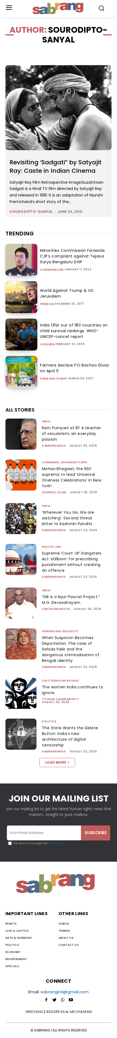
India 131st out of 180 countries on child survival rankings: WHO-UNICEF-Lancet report (74, 330)
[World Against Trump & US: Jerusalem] (21, 297)
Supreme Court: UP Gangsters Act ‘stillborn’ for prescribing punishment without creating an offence (71, 561)
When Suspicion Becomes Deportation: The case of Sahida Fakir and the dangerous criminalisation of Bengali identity (70, 649)
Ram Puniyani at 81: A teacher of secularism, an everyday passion (71, 433)
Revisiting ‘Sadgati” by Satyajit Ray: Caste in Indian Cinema (55, 166)
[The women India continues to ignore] (20, 693)
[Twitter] (54, 1000)
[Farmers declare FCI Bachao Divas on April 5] (21, 372)
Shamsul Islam (54, 492)
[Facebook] (46, 1000)
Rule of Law (51, 547)
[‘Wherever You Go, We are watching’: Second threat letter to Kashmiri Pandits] (20, 518)
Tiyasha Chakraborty (60, 699)
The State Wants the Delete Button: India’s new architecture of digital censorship (70, 736)
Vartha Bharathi (56, 609)
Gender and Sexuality (60, 631)
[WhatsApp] (63, 1000)
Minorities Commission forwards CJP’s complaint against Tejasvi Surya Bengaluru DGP (72, 256)
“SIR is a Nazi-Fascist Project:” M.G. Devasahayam (71, 599)
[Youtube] (71, 1000)
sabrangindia (54, 446)
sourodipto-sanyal (31, 211)
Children (47, 344)
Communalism (52, 269)
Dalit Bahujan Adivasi (60, 681)
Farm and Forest (54, 378)
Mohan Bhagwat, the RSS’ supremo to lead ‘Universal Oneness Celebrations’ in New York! (71, 477)
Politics (49, 721)
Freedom (47, 304)
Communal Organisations (64, 462)
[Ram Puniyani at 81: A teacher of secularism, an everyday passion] (20, 434)
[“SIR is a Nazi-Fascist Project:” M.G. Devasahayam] (20, 603)
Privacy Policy (57, 843)
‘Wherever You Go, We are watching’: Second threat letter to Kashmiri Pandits (68, 518)
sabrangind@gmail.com (65, 992)
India (46, 421)
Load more (55, 762)
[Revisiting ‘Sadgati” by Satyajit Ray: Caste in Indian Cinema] (58, 107)
